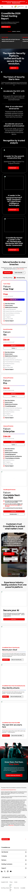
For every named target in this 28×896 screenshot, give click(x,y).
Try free (13, 348)
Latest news (5, 659)
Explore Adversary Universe (13, 775)
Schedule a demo (13, 514)
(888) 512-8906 (20, 268)
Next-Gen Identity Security (12, 505)
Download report (5, 26)
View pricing (22, 839)
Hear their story (8, 553)
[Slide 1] (10, 32)
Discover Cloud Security (17, 659)
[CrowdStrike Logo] (2, 7)
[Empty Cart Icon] (21, 6)
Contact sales (13, 511)
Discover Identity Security (16, 696)
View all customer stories (10, 558)
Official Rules (11, 825)
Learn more (13, 619)
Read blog (5, 696)
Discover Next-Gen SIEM (17, 735)
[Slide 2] (14, 32)
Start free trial (13, 299)
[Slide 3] (18, 32)
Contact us (13, 839)
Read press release (16, 2)
